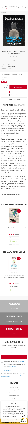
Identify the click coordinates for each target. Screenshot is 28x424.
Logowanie (15, 1)
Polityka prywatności (14, 395)
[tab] (8, 106)
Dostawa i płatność (14, 390)
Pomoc (2, 1)
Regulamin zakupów (14, 392)
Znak (14, 60)
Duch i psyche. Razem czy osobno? (14, 227)
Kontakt (14, 398)
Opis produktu (8, 105)
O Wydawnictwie (14, 387)
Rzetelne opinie (19, 105)
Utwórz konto (23, 1)
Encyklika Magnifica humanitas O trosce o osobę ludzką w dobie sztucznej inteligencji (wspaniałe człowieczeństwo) (14, 277)
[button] (25, 228)
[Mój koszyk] (26, 7)
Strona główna (4, 12)
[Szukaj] (19, 7)
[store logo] (11, 7)
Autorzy (8, 1)
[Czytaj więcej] (21, 361)
